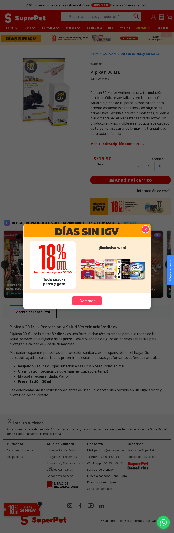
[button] (163, 522)
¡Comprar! (87, 301)
